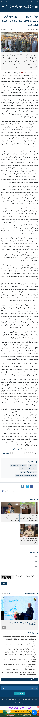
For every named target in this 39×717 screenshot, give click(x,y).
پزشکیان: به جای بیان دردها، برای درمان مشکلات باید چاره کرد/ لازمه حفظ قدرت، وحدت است (18, 673)
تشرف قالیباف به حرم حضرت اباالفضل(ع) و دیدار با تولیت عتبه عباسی (18, 645)
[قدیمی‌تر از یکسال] (29, 508)
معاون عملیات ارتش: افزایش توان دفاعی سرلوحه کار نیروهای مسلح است (28, 540)
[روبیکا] (29, 699)
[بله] (22, 699)
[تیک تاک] (3, 699)
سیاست (25, 449)
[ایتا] (16, 699)
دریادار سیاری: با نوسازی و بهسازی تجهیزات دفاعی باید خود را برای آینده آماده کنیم (20, 21)
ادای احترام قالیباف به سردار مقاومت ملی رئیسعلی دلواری (20, 652)
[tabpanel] (19, 613)
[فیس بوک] (6, 699)
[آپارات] (26, 699)
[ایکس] (32, 699)
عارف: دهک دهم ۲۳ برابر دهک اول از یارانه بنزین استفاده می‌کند (20, 656)
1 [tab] (9, 593)
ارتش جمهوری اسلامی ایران (28, 472)
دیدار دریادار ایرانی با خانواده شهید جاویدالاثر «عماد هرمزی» (19, 636)
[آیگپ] (19, 699)
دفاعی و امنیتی (17, 449)
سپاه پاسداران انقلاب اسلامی (28, 469)
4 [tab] (2, 593)
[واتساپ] (16, 702)
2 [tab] (7, 593)
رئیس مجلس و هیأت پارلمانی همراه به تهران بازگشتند (21, 669)
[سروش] (12, 699)
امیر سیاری (23, 465)
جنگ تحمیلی (32, 465)
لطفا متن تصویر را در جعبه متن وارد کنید (26, 576)
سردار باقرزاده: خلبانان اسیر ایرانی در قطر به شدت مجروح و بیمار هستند (20, 640)
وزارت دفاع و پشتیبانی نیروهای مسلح (26, 475)
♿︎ (34, 712)
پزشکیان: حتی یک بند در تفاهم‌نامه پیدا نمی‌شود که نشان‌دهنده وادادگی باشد (22, 624)
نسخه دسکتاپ (19, 693)
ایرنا (22, 7)
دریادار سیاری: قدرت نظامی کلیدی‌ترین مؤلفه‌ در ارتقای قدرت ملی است (11, 518)
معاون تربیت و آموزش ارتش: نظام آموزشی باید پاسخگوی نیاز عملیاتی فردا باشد (28, 518)
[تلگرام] (36, 699)
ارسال (3, 584)
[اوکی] (22, 702)
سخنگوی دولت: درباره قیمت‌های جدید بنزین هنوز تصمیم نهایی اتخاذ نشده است (20, 665)
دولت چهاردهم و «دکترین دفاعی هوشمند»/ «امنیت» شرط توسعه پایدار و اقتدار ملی (20, 661)
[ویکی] (19, 702)
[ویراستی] (9, 699)
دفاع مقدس (14, 465)
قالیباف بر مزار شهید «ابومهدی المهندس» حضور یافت (21, 649)
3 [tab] (5, 593)
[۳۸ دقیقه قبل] (19, 608)
